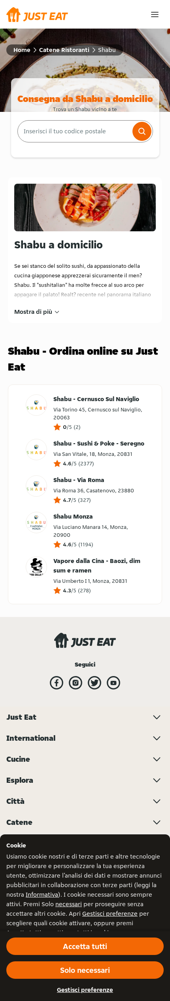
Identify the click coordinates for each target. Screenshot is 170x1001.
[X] (94, 683)
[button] (141, 131)
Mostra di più (33, 311)
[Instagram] (75, 683)
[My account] (155, 14)
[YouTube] (113, 683)
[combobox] (74, 131)
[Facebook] (56, 683)
